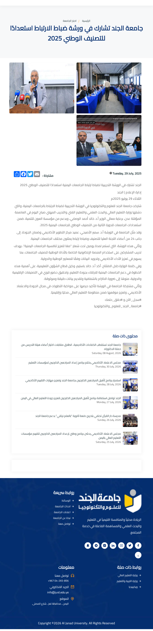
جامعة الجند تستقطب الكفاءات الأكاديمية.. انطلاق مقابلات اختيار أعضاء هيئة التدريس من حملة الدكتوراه (71, 347)
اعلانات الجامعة (62, 512)
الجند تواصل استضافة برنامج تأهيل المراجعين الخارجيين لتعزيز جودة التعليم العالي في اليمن (71, 398)
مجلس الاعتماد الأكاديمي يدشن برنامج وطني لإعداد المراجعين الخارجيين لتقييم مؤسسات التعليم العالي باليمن (71, 436)
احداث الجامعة (63, 506)
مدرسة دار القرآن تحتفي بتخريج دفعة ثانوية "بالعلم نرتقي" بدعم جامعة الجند (78, 416)
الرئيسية (86, 20)
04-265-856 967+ (58, 581)
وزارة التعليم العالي (128, 575)
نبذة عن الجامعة (62, 518)
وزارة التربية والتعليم (127, 581)
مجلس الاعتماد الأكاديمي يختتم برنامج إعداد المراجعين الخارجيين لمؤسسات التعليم (75, 362)
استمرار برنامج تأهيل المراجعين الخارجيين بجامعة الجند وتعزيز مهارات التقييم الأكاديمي (73, 380)
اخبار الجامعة (69, 20)
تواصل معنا (64, 523)
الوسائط (66, 500)
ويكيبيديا (133, 586)
